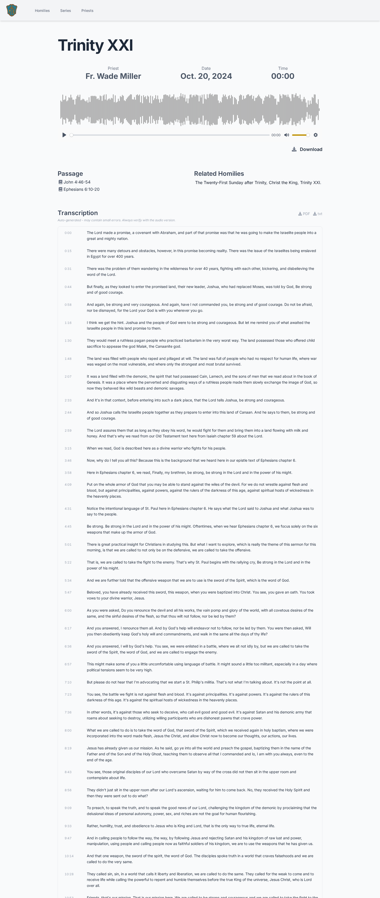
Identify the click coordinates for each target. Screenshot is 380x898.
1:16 (68, 323)
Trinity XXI (310, 182)
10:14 (69, 856)
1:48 (68, 359)
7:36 (68, 712)
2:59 (68, 430)
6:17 (68, 628)
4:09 (68, 484)
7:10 (68, 682)
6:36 (68, 646)
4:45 (68, 526)
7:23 (68, 694)
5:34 (68, 580)
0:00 (68, 233)
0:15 (68, 251)
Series (65, 10)
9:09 (68, 808)
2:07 (68, 376)
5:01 (68, 544)
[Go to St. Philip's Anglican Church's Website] (11, 10)
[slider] (170, 135)
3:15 (68, 448)
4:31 (68, 509)
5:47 (68, 592)
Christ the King (283, 182)
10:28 (69, 874)
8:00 (68, 730)
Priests (87, 10)
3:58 (68, 473)
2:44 (68, 412)
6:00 (68, 610)
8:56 (68, 790)
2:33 (68, 400)
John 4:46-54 (77, 182)
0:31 (68, 269)
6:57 (68, 664)
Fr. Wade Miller (113, 76)
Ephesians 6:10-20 (82, 189)
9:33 (68, 826)
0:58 (68, 305)
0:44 (68, 287)
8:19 (68, 748)
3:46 (68, 460)
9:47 (68, 838)
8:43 (68, 772)
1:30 (68, 341)
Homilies (42, 10)
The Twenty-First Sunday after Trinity (230, 182)
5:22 (68, 562)
